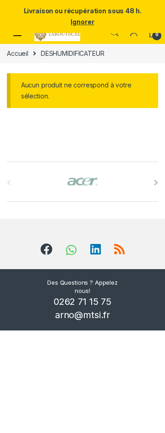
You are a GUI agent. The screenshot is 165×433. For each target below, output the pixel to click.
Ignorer (82, 22)
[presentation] (156, 182)
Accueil (17, 53)
